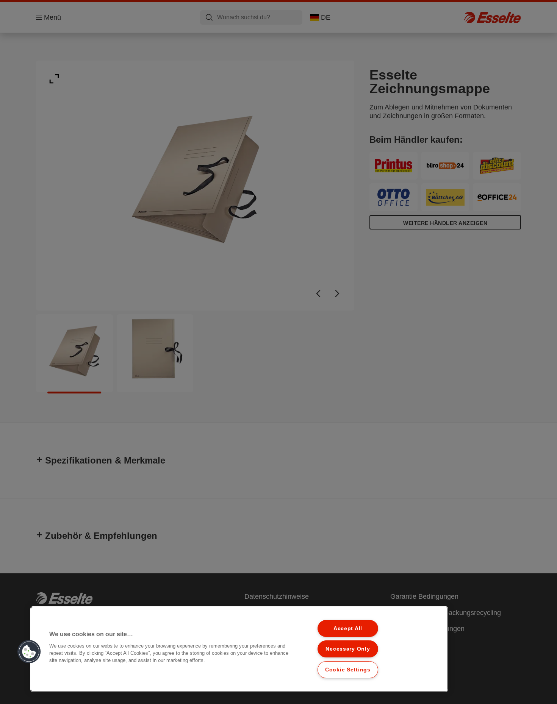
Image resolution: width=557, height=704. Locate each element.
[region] (239, 649)
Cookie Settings (348, 670)
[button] (29, 652)
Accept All (347, 628)
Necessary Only (347, 649)
